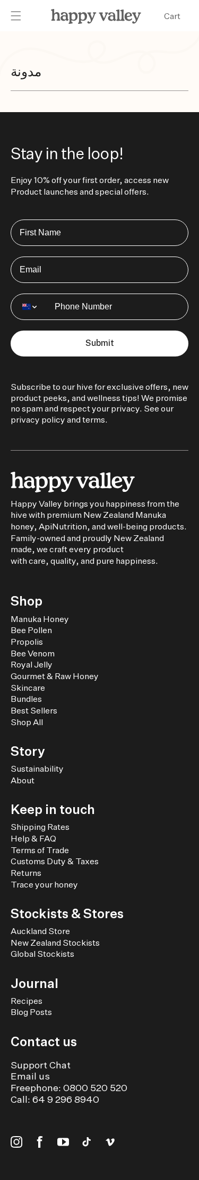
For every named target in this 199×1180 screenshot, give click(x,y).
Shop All (27, 722)
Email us (30, 1076)
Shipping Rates (40, 827)
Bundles (26, 699)
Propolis (27, 642)
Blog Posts (31, 1012)
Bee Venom (33, 653)
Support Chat (41, 1065)
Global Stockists (42, 954)
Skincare (28, 688)
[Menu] (16, 16)
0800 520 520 (95, 1087)
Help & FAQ (33, 839)
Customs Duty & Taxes (55, 861)
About (22, 780)
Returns (26, 873)
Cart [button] (172, 16)
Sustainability (37, 769)
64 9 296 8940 (65, 1099)
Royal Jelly (32, 665)
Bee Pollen (31, 630)
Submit (99, 343)
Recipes (26, 1001)
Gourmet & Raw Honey (55, 676)
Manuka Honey (40, 619)
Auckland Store (40, 931)
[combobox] (30, 306)
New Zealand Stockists (55, 943)
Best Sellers (34, 711)
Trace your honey (44, 885)
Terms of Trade (40, 850)
